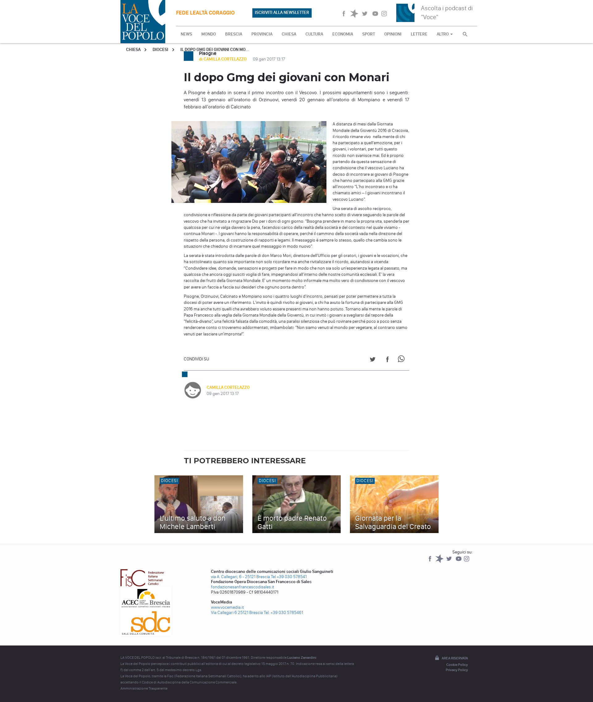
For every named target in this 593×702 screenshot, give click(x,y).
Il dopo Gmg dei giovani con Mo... (214, 49)
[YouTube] (459, 561)
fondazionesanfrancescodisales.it (242, 587)
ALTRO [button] (443, 34)
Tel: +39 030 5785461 (283, 612)
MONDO (208, 34)
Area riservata (455, 658)
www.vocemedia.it (227, 607)
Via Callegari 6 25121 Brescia (237, 612)
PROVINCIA (261, 34)
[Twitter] (449, 561)
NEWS (186, 34)
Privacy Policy (457, 670)
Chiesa (133, 49)
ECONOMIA (342, 34)
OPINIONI (393, 34)
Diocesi (160, 49)
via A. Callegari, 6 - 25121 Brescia (240, 576)
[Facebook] (430, 561)
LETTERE (419, 34)
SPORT (368, 34)
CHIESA (289, 34)
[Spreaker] (440, 561)
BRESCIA (233, 34)
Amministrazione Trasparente (143, 688)
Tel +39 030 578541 (289, 576)
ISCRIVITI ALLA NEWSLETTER (282, 12)
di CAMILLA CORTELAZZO (223, 59)
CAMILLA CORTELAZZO (228, 387)
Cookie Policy (457, 664)
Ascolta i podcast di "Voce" (447, 12)
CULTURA (314, 34)
